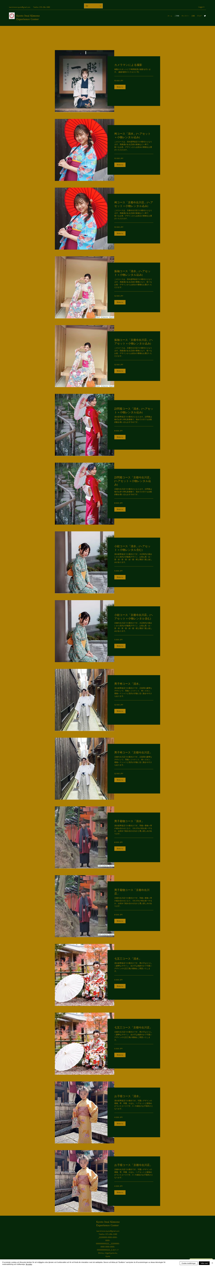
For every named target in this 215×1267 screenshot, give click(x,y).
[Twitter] (205, 16)
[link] (133, 65)
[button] (120, 87)
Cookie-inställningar (189, 1263)
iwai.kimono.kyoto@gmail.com (19, 7)
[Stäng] (212, 1263)
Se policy (29, 1264)
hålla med (204, 1263)
